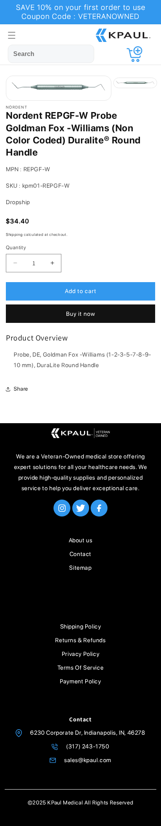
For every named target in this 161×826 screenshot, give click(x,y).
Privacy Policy (80, 654)
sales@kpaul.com (87, 760)
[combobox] (51, 54)
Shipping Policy (80, 626)
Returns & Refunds (80, 640)
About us (81, 540)
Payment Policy (80, 681)
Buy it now (80, 313)
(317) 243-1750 (87, 746)
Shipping (14, 234)
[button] (11, 35)
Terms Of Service (80, 667)
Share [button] (21, 389)
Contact (80, 554)
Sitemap (80, 567)
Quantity (16, 247)
